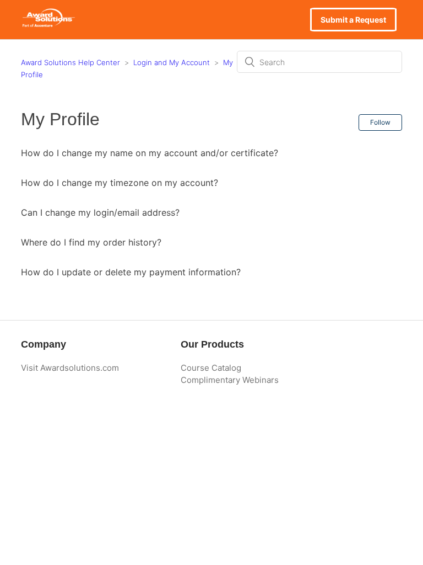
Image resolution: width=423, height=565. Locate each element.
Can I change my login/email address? (100, 212)
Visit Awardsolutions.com (70, 368)
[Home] (48, 25)
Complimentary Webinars (230, 380)
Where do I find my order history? (91, 242)
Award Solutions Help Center (70, 62)
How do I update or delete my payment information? (131, 272)
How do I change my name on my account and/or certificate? (149, 152)
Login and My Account (171, 62)
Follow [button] (380, 122)
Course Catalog (211, 368)
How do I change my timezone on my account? (119, 182)
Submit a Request (353, 19)
